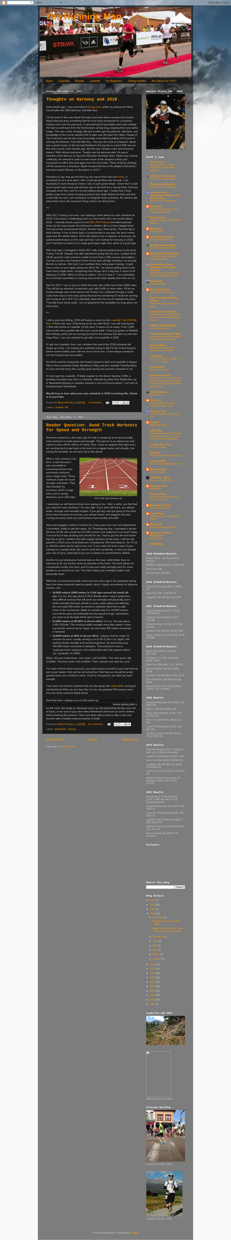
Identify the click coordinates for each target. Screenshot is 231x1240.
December (158, 917)
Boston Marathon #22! (161, 239)
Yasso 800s (117, 685)
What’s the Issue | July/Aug (163, 187)
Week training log (158, 425)
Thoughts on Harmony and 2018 (81, 99)
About (49, 80)
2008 (153, 1000)
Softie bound (156, 231)
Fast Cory (155, 400)
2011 (153, 986)
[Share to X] (121, 403)
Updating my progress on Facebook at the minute (162, 349)
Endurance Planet (160, 375)
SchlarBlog (156, 356)
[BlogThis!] (117, 403)
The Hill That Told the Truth (163, 201)
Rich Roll (155, 453)
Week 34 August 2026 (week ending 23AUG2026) (164, 210)
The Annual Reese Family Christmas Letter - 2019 (162, 404)
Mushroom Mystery (159, 370)
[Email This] (114, 403)
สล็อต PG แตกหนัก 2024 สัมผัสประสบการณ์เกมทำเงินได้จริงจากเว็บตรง (165, 317)
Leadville (95, 80)
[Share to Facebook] (124, 403)
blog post (95, 106)
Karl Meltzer (156, 544)
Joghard (154, 422)
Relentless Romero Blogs (164, 253)
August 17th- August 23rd (162, 179)
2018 (153, 909)
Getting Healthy (137, 80)
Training (71, 729)
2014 (153, 973)
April (155, 950)
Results (79, 80)
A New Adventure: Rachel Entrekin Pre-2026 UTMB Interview (162, 168)
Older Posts (129, 739)
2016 (153, 964)
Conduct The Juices (161, 444)
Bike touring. (156, 395)
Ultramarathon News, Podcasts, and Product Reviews (162, 267)
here (120, 176)
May (155, 945)
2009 (153, 995)
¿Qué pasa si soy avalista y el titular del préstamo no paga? (164, 274)
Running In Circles (160, 505)
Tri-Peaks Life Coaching (163, 311)
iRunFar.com (157, 162)
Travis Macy (156, 513)
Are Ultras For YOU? (164, 80)
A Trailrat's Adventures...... (165, 176)
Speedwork (60, 729)
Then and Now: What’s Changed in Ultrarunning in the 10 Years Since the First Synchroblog (166, 436)
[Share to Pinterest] (127, 403)
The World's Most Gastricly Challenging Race (163, 257)
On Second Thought (160, 508)
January (157, 959)
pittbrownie (156, 228)
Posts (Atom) (68, 746)
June (155, 941)
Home (92, 739)
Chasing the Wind (160, 289)
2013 (153, 977)
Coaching (63, 80)
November (158, 936)
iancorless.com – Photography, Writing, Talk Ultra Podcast (165, 195)
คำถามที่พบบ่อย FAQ (160, 328)
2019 (153, 905)
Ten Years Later (157, 447)
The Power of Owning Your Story (166, 455)
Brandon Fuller (158, 494)
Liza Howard (157, 367)
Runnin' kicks (156, 538)
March (156, 954)
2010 (153, 991)
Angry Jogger (157, 345)
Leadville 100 (61, 407)
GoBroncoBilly (158, 461)
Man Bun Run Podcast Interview (165, 464)
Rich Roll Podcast (100, 222)
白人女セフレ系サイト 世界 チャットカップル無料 (165, 360)
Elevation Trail (158, 411)
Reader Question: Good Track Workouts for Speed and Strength (91, 427)
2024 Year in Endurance (162, 292)
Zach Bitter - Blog (159, 477)
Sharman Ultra (158, 469)
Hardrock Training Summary (164, 527)
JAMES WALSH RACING (163, 325)
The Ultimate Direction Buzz (165, 334)
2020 (153, 900)
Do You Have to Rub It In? (162, 248)
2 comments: (95, 402)
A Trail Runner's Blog (162, 237)
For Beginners (114, 80)
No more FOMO (157, 472)
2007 (153, 1004)
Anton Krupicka (158, 392)
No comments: (96, 724)
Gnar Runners (157, 217)
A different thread (158, 284)
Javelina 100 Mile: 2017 (161, 480)
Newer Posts (55, 739)
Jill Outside (156, 281)
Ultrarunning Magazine (162, 184)
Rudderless (155, 488)
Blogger (134, 1233)
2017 (153, 913)
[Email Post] (107, 402)
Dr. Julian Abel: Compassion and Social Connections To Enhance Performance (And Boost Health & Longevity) (166, 382)
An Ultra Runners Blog (162, 245)
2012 (153, 982)
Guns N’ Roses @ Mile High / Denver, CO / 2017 (164, 498)
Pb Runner (156, 524)
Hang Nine (156, 206)
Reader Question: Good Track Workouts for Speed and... (167, 929)
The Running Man (83, 16)
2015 (153, 969)
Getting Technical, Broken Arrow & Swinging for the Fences (165, 338)
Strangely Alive (158, 486)
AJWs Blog (156, 430)
